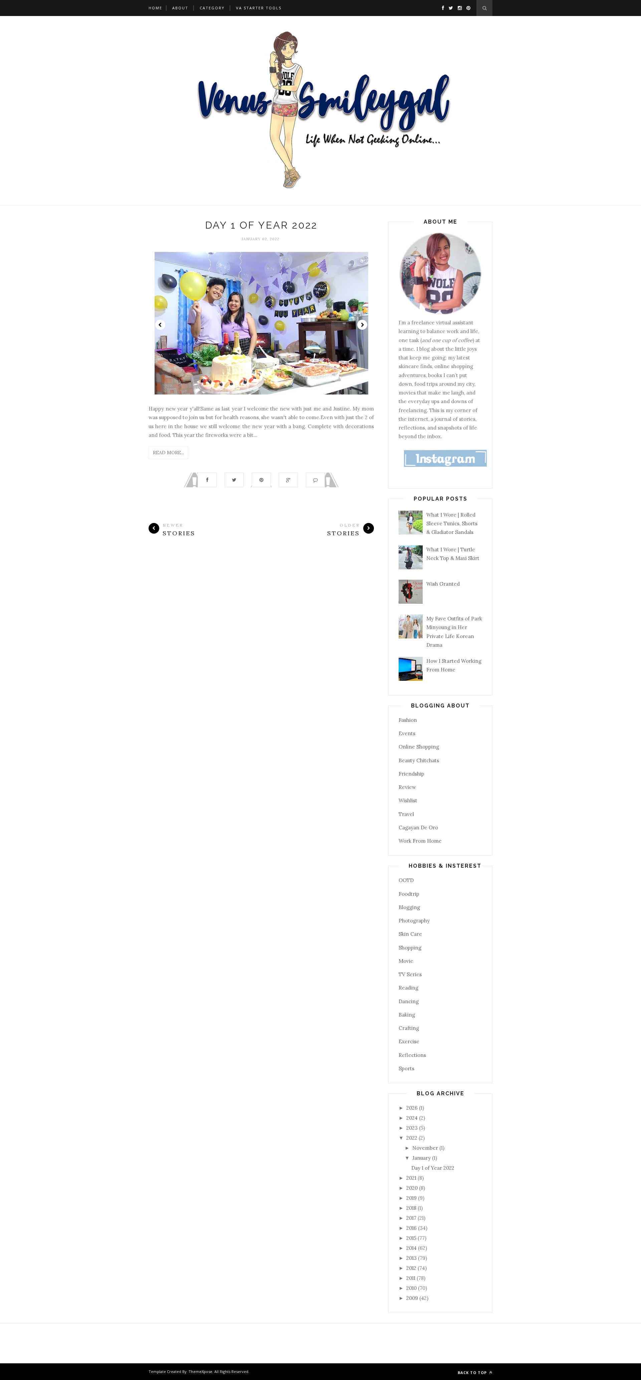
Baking (407, 1015)
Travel (406, 814)
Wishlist (408, 800)
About (180, 7)
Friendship (411, 774)
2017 (412, 1218)
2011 (411, 1278)
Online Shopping (419, 747)
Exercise (409, 1041)
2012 (412, 1268)
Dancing (409, 1001)
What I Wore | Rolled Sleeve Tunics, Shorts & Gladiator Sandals (451, 524)
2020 (412, 1188)
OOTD (406, 880)
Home (155, 7)
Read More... (168, 453)
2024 (412, 1118)
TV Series (410, 974)
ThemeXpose (200, 1371)
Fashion (408, 720)
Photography (414, 920)
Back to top (473, 1372)
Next (362, 325)
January (422, 1158)
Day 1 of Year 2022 (261, 225)
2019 (412, 1198)
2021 (412, 1178)
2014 (412, 1248)
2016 (412, 1228)
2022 (412, 1138)
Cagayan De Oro (418, 827)
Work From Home (420, 841)
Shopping (410, 947)
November (425, 1148)
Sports (406, 1068)
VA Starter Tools (258, 7)
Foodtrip (409, 894)
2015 (412, 1238)
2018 (412, 1208)
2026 (412, 1108)
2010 (412, 1288)
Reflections (412, 1055)
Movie (406, 961)
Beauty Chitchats (419, 760)
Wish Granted (443, 584)
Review (407, 787)
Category (212, 7)
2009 (412, 1298)
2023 (412, 1128)
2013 (412, 1258)
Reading (408, 988)
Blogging (409, 907)
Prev (160, 325)
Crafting (409, 1028)
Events (407, 733)
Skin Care (410, 934)
